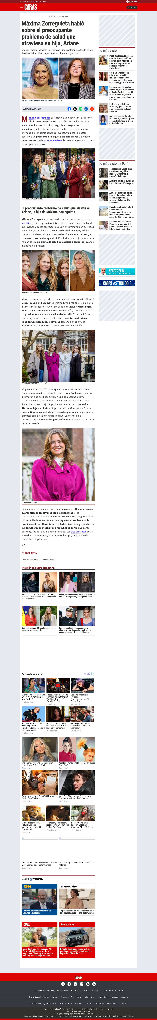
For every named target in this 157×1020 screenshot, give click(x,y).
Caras (46, 997)
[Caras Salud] (117, 274)
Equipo (90, 1003)
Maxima (124, 997)
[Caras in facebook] (69, 984)
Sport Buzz (103, 997)
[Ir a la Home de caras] (31, 9)
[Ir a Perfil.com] (131, 2)
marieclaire (77, 887)
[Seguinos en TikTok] (81, 984)
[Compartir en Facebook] (69, 109)
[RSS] (88, 984)
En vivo (133, 7)
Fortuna (74, 990)
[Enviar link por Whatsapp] (80, 109)
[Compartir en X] (75, 109)
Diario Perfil (39, 990)
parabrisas (77, 925)
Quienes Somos (50, 1003)
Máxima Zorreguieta (39, 118)
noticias (39, 887)
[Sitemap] (94, 984)
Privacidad (79, 1003)
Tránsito (123, 1003)
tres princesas (78, 531)
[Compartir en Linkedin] (86, 109)
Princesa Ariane (48, 559)
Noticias (51, 990)
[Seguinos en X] (75, 984)
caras (39, 925)
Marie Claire (62, 990)
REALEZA (52, 16)
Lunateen (108, 990)
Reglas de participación (106, 1003)
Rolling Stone (90, 997)
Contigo (55, 997)
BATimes (119, 990)
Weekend (85, 990)
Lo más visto (108, 51)
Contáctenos (66, 1003)
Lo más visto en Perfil (114, 164)
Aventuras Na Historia (71, 997)
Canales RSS (35, 1003)
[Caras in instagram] (63, 984)
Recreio (114, 997)
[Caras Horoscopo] (117, 285)
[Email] (92, 109)
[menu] (21, 7)
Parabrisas (97, 990)
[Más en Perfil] (36, 879)
